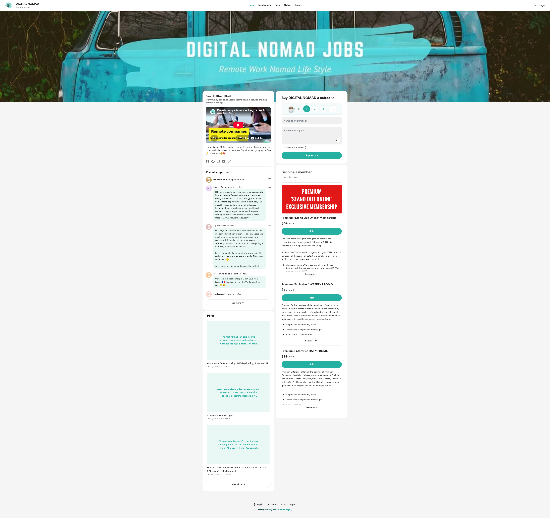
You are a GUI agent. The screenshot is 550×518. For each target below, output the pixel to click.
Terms (282, 504)
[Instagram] (218, 161)
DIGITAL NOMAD (27, 3)
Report (292, 504)
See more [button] (310, 274)
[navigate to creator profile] (8, 5)
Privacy (272, 504)
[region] (311, 127)
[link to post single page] (238, 344)
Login (542, 5)
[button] (251, 5)
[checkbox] (293, 147)
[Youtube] (223, 161)
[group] (312, 232)
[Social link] (229, 161)
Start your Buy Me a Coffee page (274, 509)
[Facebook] (207, 161)
